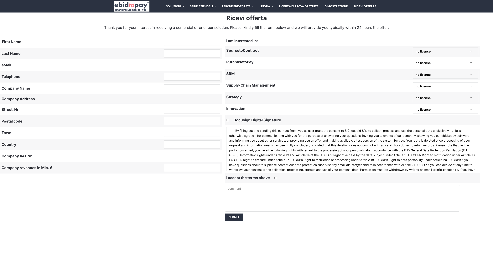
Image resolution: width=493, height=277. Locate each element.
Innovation (235, 108)
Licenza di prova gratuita (299, 6)
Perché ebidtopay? (236, 6)
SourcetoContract (242, 50)
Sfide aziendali (201, 6)
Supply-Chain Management (250, 85)
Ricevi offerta (365, 6)
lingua (265, 6)
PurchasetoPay (239, 62)
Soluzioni (173, 6)
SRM (230, 73)
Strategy (234, 97)
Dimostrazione (336, 6)
